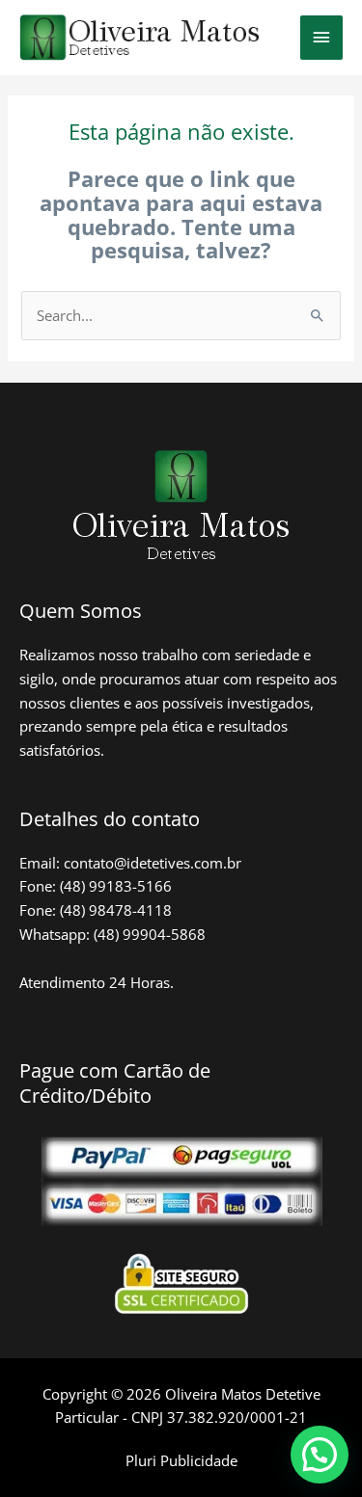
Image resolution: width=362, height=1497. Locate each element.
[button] (319, 1455)
